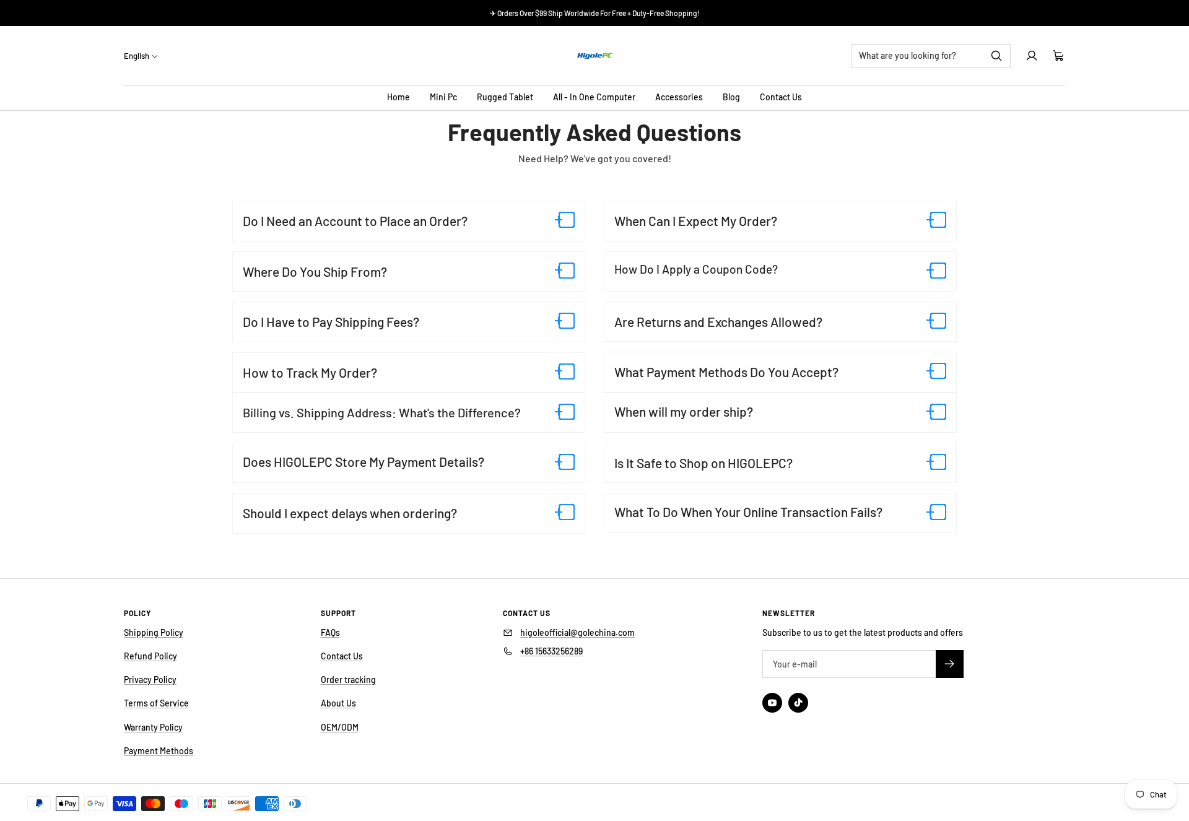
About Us (338, 703)
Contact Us (781, 97)
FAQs (330, 632)
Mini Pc (443, 97)
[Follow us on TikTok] (798, 703)
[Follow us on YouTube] (772, 703)
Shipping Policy (153, 632)
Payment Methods (158, 750)
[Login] (1032, 56)
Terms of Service (156, 703)
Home (398, 97)
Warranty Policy (153, 727)
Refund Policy (150, 656)
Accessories (679, 97)
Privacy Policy (150, 679)
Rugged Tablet (505, 97)
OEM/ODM (340, 727)
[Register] (950, 664)
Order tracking (348, 679)
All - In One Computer (594, 97)
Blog (731, 97)
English (136, 56)
